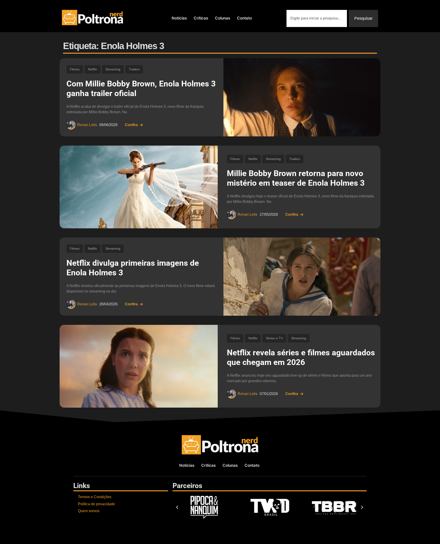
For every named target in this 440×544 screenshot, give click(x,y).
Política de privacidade (96, 504)
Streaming (112, 69)
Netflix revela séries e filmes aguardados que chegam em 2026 (301, 357)
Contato (244, 18)
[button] (177, 507)
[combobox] (316, 18)
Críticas (201, 18)
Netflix (92, 69)
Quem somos (88, 511)
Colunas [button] (222, 18)
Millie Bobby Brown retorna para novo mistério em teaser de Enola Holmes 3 (296, 178)
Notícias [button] (179, 18)
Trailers (134, 69)
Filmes (75, 69)
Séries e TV (274, 338)
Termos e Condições (94, 497)
